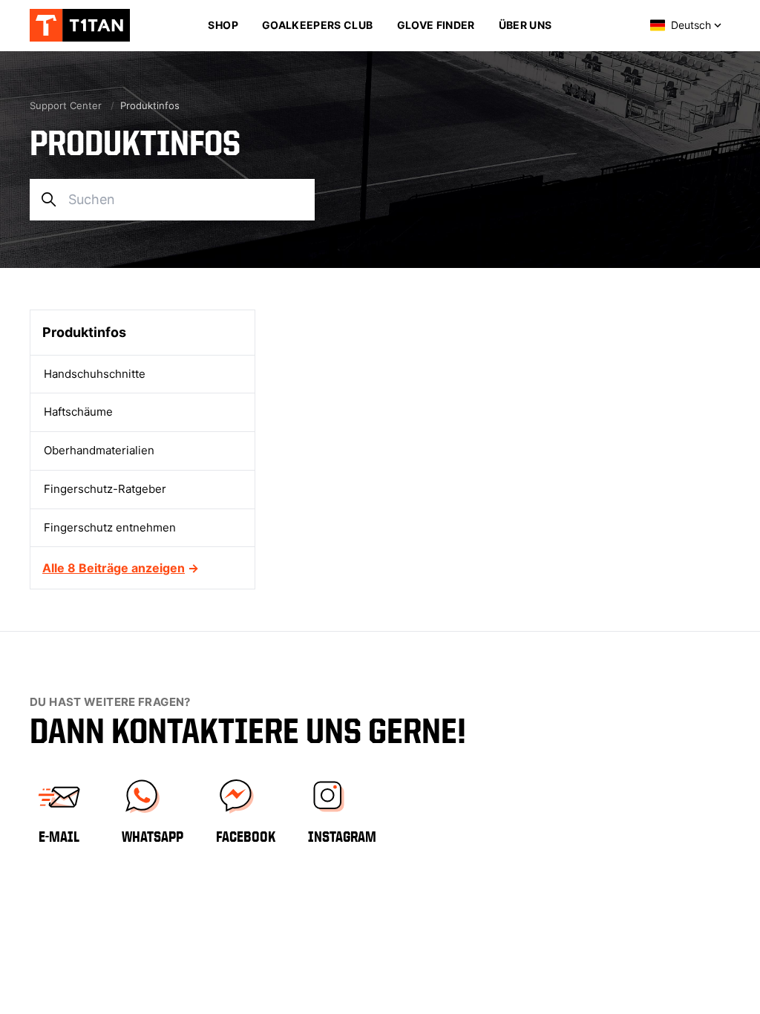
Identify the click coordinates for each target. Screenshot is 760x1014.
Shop (223, 25)
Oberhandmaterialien (99, 450)
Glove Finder (436, 25)
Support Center (66, 105)
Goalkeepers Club (317, 25)
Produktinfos (84, 332)
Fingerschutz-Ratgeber (105, 489)
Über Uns (525, 25)
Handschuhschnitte (94, 374)
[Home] (89, 25)
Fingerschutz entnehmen (110, 527)
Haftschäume (78, 412)
